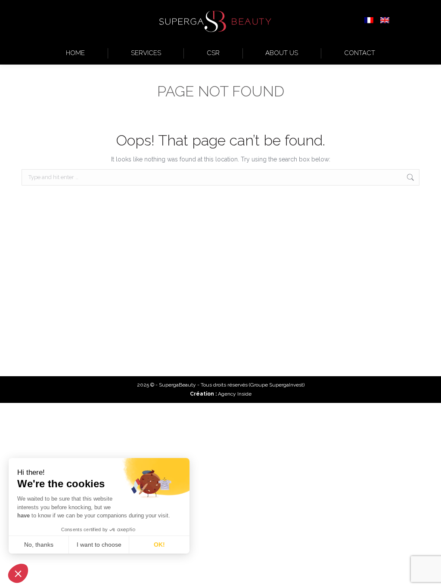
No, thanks (38, 544)
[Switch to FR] (368, 21)
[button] (18, 573)
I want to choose (99, 544)
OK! (159, 544)
